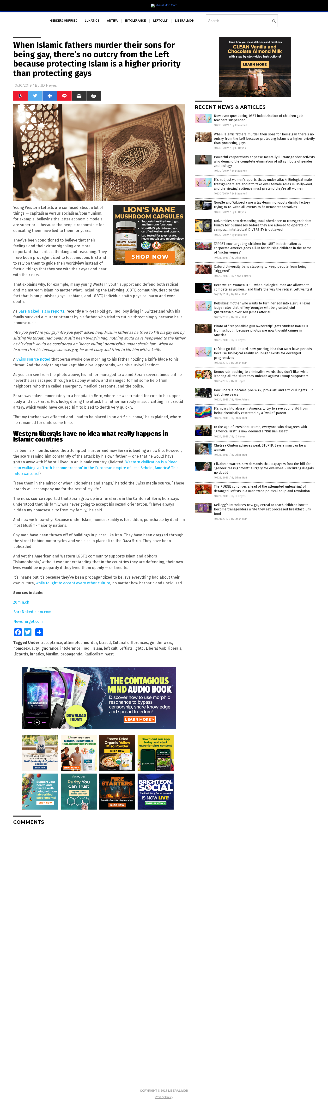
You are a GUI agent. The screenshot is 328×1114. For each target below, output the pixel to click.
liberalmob (184, 20)
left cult (110, 648)
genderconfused (63, 20)
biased (105, 642)
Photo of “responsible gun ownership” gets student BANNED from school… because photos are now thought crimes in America (261, 330)
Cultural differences (130, 642)
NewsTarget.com (28, 621)
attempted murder (80, 642)
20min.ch (21, 602)
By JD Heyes (239, 148)
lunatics (92, 20)
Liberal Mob (156, 648)
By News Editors (241, 276)
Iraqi (86, 648)
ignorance (49, 648)
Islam (97, 648)
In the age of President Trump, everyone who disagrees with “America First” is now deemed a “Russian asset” (260, 429)
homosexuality (26, 648)
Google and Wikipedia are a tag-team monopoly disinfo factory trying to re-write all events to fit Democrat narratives (262, 204)
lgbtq (139, 648)
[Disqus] (99, 889)
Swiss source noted (33, 359)
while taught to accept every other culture (73, 583)
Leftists (126, 648)
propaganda (71, 654)
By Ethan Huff (239, 125)
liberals (174, 648)
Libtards (20, 654)
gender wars (161, 642)
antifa (112, 20)
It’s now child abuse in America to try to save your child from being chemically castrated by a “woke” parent (261, 410)
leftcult (160, 20)
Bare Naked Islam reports (41, 311)
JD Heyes (48, 85)
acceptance (51, 642)
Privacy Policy (164, 1097)
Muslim (52, 654)
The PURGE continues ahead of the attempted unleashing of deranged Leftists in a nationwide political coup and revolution (262, 488)
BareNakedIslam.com (32, 612)
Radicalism (93, 654)
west (109, 654)
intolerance (135, 20)
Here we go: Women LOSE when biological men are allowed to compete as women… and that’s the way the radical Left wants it (263, 287)
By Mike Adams (240, 399)
